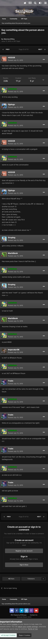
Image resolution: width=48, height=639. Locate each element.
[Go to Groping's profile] (4, 239)
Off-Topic (16, 41)
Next (40, 49)
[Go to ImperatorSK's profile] (4, 351)
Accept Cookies (9, 635)
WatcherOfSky (9, 39)
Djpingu (11, 104)
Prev (8, 49)
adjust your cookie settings (28, 627)
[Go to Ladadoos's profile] (4, 90)
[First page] (3, 49)
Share (12, 579)
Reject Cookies (24, 635)
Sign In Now (24, 565)
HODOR (11, 57)
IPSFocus (23, 615)
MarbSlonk (13, 253)
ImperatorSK (13, 349)
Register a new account (24, 551)
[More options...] (43, 59)
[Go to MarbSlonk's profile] (4, 254)
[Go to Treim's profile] (4, 382)
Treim (10, 381)
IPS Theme (14, 615)
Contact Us (33, 615)
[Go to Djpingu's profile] (4, 106)
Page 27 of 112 (24, 49)
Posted (15, 60)
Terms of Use (33, 629)
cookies (14, 624)
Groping (11, 237)
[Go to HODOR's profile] (4, 59)
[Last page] (45, 49)
